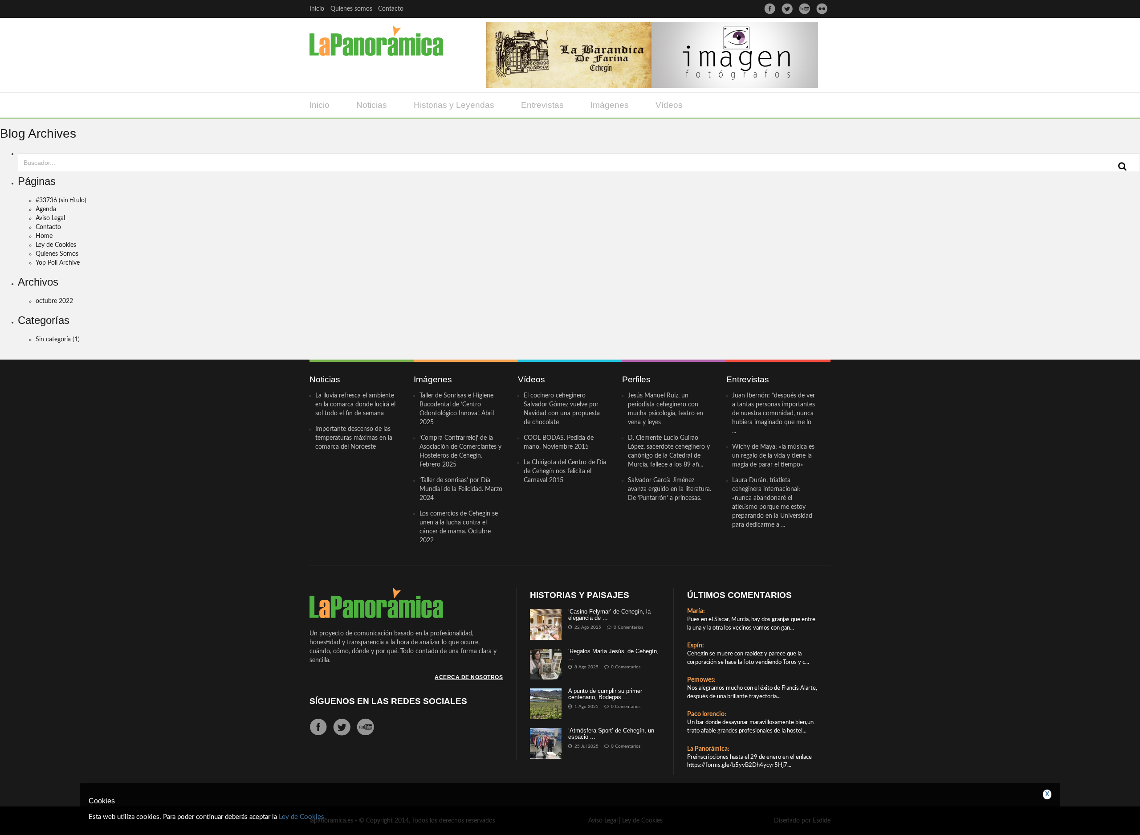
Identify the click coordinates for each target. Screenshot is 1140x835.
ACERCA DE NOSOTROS (469, 677)
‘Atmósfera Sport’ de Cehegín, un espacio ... (611, 733)
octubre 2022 (54, 301)
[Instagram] (821, 8)
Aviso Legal (50, 218)
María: (696, 611)
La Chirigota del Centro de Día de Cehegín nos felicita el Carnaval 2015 (565, 471)
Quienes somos (351, 9)
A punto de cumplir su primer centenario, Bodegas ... (605, 694)
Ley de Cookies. (302, 817)
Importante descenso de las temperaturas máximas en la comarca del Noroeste (353, 438)
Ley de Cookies (56, 245)
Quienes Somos (57, 254)
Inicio (316, 9)
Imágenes (609, 105)
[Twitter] (787, 8)
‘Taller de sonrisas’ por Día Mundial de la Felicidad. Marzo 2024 (460, 489)
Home (44, 236)
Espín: (695, 646)
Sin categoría (53, 339)
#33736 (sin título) (61, 200)
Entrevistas (542, 105)
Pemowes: (701, 680)
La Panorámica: (708, 749)
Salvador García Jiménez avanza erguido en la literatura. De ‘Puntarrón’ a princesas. (669, 489)
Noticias (371, 105)
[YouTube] (804, 8)
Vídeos (669, 105)
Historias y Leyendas (454, 105)
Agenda (46, 209)
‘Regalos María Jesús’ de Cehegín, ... (613, 654)
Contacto (390, 9)
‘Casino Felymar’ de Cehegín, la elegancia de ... (609, 614)
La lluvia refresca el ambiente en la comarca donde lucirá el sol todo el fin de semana (355, 405)
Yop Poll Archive (58, 263)
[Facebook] (769, 8)
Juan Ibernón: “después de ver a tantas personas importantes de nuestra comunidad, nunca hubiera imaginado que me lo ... (773, 413)
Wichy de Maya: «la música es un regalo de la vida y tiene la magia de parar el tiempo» (773, 456)
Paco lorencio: (706, 714)
